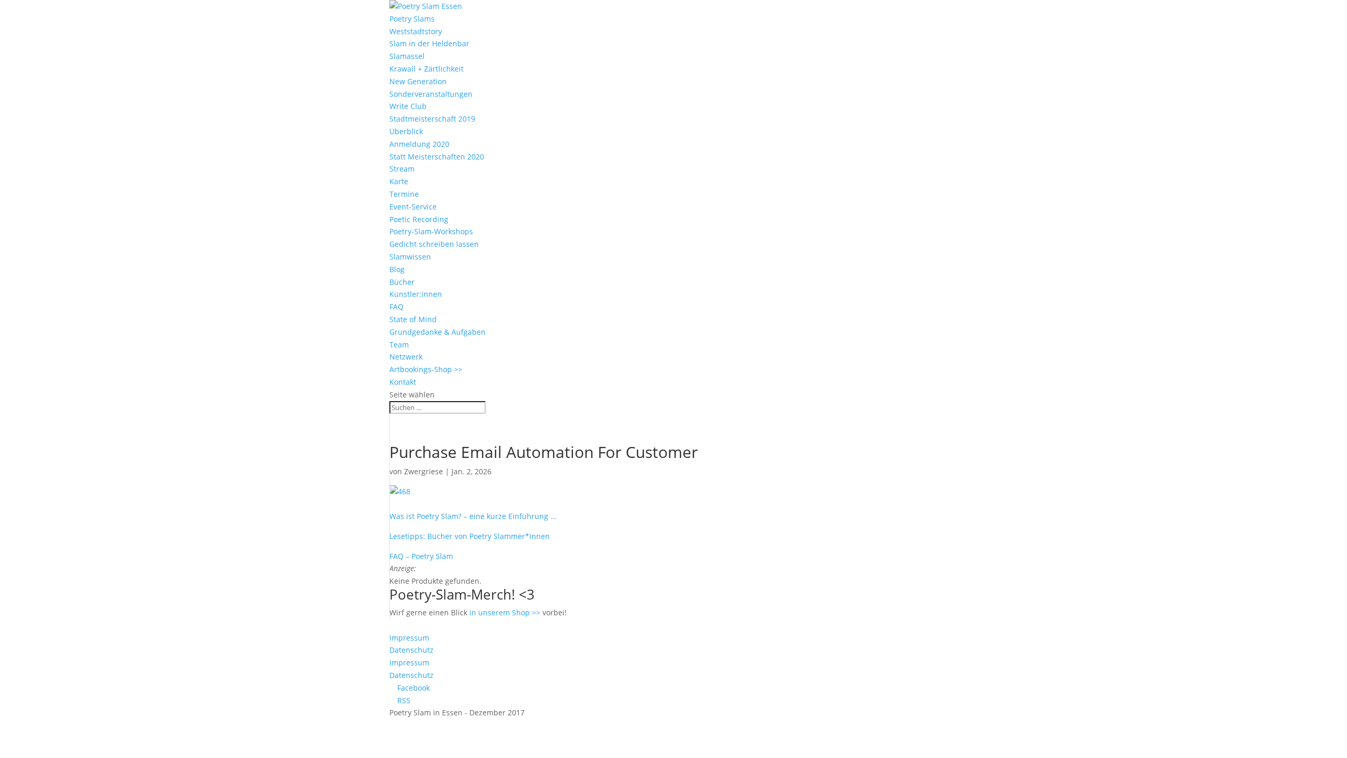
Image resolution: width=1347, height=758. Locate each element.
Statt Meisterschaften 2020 (436, 157)
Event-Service (413, 207)
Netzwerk (406, 357)
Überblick (406, 131)
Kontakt (402, 382)
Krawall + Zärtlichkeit (426, 69)
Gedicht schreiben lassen (434, 244)
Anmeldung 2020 (419, 144)
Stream (402, 169)
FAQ (396, 307)
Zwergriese (423, 471)
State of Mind (413, 319)
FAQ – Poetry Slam (421, 556)
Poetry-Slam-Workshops (431, 231)
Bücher (402, 282)
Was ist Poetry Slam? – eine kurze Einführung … (472, 516)
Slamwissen (410, 257)
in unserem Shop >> (504, 612)
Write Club (408, 106)
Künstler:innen (415, 294)
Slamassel (407, 56)
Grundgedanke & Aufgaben (437, 332)
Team (399, 345)
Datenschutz (411, 650)
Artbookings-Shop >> (426, 369)
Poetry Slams (412, 19)
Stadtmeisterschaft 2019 (432, 119)
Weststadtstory (415, 31)
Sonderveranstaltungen (431, 94)
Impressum (409, 638)
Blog (397, 269)
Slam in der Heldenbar (429, 43)
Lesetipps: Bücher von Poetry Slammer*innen (469, 536)
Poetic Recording (418, 219)
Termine (404, 194)
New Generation (418, 81)
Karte (398, 181)
